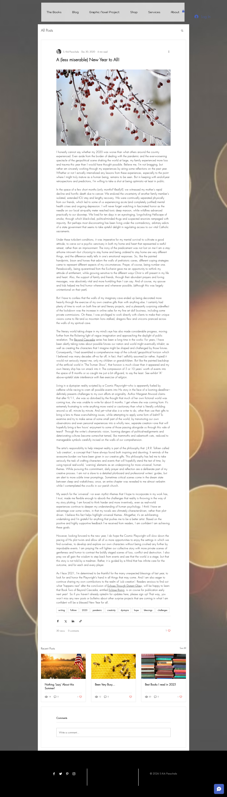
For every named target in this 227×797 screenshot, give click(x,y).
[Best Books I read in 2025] (163, 666)
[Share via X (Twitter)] (65, 621)
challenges (162, 610)
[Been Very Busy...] (113, 666)
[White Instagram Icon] (74, 774)
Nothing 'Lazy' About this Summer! (59, 686)
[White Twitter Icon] (61, 774)
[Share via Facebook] (57, 621)
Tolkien (73, 610)
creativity (111, 610)
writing (61, 610)
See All (183, 648)
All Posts (47, 30)
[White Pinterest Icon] (67, 774)
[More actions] (169, 51)
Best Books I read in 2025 (160, 684)
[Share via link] (80, 621)
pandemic (97, 610)
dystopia (125, 610)
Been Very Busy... (105, 684)
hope (136, 610)
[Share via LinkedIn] (72, 621)
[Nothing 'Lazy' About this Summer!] (63, 666)
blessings (148, 610)
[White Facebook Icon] (54, 774)
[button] (183, 10)
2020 (84, 610)
